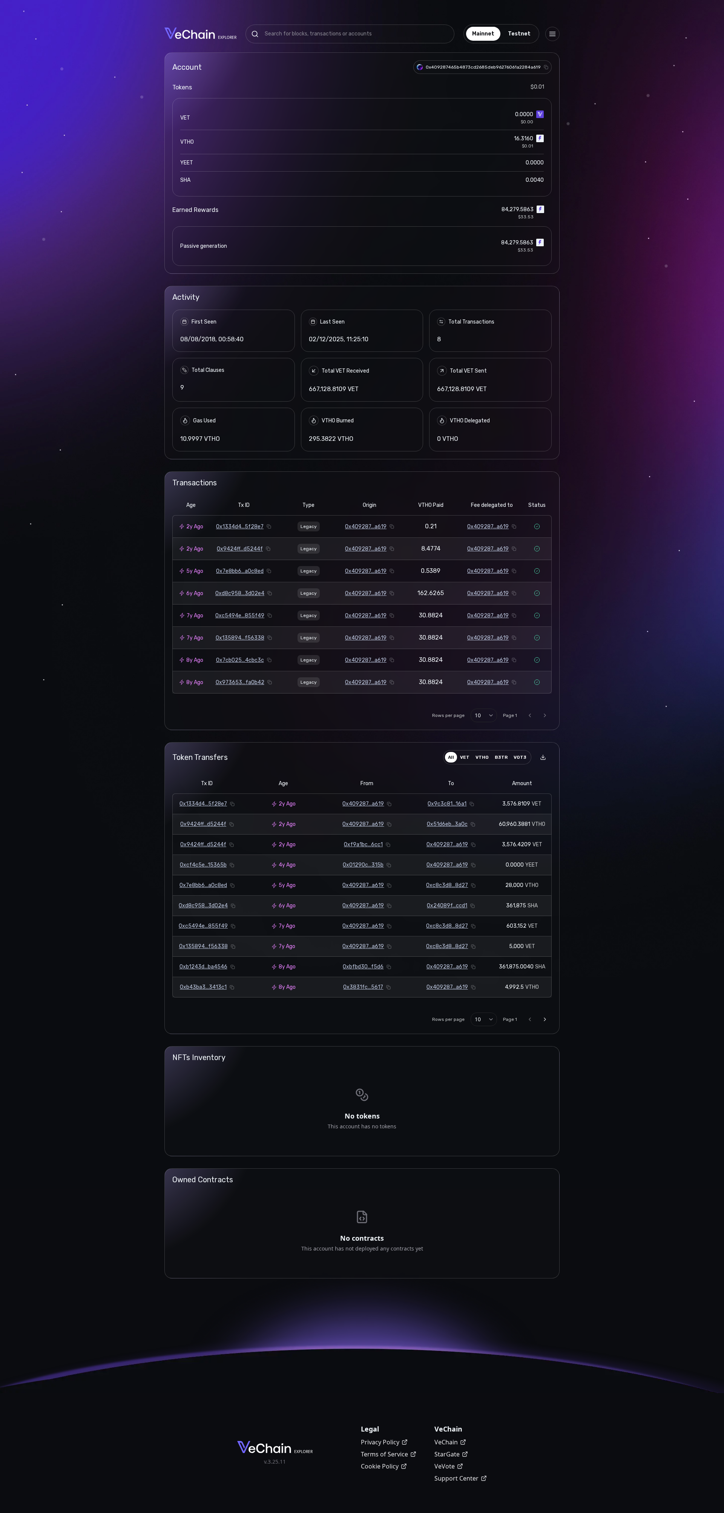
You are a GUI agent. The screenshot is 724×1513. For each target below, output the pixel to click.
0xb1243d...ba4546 (203, 967)
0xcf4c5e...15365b (203, 865)
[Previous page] (530, 715)
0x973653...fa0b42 (240, 682)
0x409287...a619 (366, 526)
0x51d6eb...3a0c (447, 824)
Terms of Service (384, 1454)
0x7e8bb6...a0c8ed (240, 571)
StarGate (447, 1454)
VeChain (446, 1442)
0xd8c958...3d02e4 (239, 593)
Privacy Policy (380, 1442)
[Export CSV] (543, 757)
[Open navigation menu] (552, 34)
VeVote (444, 1466)
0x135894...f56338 (240, 638)
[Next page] (545, 715)
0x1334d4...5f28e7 (240, 526)
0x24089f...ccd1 (447, 905)
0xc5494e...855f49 (239, 615)
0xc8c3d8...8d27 (447, 885)
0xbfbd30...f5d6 (363, 967)
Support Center (456, 1478)
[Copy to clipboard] (546, 67)
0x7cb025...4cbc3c (240, 660)
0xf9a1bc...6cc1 (363, 844)
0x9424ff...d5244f (240, 549)
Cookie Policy (380, 1466)
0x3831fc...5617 (363, 987)
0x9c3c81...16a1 (447, 804)
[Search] (255, 34)
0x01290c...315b (363, 865)
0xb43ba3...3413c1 (203, 987)
